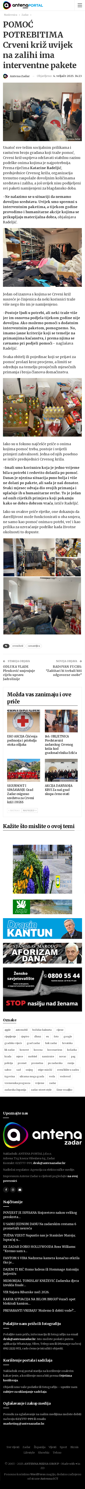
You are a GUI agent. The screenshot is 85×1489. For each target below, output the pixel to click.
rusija (70, 1063)
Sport (63, 1447)
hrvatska (67, 1043)
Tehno (57, 1452)
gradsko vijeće (13, 1043)
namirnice (48, 1056)
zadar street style (41, 1089)
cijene (60, 1029)
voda (52, 1076)
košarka (72, 1049)
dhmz (37, 1036)
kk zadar (10, 1049)
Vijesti (52, 1447)
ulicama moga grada (32, 1076)
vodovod (65, 1076)
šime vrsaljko (64, 1089)
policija (9, 1063)
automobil (21, 1029)
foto (56, 1036)
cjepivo (25, 1036)
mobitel (32, 1056)
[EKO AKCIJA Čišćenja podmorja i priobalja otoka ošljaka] (23, 721)
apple (8, 1029)
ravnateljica (34, 646)
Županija (39, 1447)
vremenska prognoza (17, 1083)
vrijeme (39, 1083)
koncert (24, 1049)
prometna (37, 1063)
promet (22, 1063)
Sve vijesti (13, 1447)
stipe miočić (45, 1069)
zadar (52, 1083)
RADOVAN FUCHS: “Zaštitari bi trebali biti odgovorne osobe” (64, 671)
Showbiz (43, 1452)
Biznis (74, 1447)
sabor (8, 1069)
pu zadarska (55, 1063)
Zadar (26, 1447)
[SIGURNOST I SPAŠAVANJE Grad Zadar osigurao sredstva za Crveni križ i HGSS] (23, 770)
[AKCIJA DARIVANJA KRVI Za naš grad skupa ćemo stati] (61, 770)
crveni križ (17, 646)
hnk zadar (51, 1043)
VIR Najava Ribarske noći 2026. (26, 1292)
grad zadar (33, 1043)
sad (18, 1069)
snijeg (29, 1069)
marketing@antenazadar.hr (23, 1423)
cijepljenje (10, 1036)
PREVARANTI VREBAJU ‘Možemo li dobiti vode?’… (39, 1310)
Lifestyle (29, 1452)
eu (47, 1036)
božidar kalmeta (42, 1029)
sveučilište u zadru (68, 1069)
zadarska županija (15, 1089)
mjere (19, 1056)
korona (38, 1049)
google (68, 1036)
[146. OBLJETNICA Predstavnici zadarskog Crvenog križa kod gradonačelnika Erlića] (61, 721)
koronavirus (54, 1049)
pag (73, 1056)
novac (62, 1056)
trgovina (10, 1076)
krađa (8, 1056)
